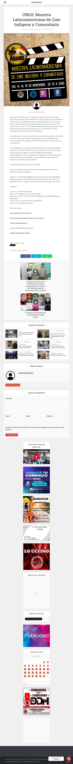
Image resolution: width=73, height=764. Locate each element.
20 (36, 673)
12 (32, 669)
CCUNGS (14, 250)
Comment (8, 398)
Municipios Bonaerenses (57, 333)
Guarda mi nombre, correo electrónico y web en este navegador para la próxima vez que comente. (34, 428)
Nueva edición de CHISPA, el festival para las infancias (26, 354)
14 (40, 669)
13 (36, 669)
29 (44, 676)
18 (29, 673)
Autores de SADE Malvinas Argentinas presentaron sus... (26, 334)
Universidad (27, 352)
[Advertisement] (36, 730)
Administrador (48, 29)
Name (8, 416)
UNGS (25, 250)
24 (25, 676)
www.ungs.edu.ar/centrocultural (20, 213)
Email (28, 416)
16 (48, 669)
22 (44, 673)
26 (32, 676)
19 (32, 673)
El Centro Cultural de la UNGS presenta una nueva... (58, 346)
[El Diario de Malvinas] (36, 2)
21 (40, 673)
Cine (20, 250)
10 (25, 669)
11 (29, 669)
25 (29, 676)
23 (48, 673)
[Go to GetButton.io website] (69, 762)
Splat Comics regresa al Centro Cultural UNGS (25, 346)
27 (36, 676)
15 (44, 669)
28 (40, 676)
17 (25, 673)
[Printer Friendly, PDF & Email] (17, 243)
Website (49, 416)
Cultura (36, 11)
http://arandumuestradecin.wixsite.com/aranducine (27, 218)
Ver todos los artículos (12, 385)
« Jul (24, 684)
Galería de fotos (60, 331)
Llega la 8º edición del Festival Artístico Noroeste (58, 354)
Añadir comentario (35, 29)
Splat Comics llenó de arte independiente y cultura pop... (58, 336)
